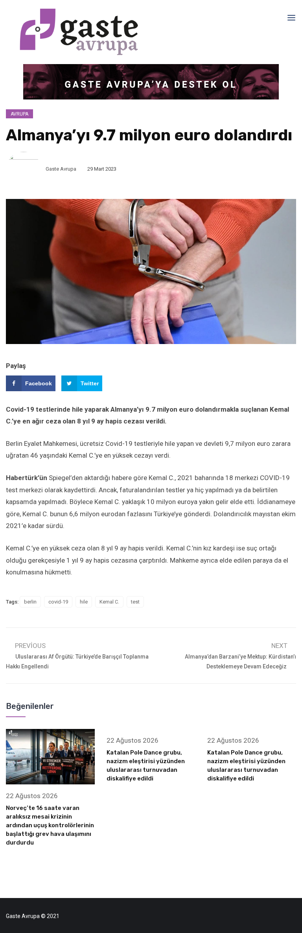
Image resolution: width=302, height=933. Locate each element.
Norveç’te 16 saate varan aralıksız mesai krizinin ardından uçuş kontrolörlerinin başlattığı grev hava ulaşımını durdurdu (50, 825)
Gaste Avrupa (61, 169)
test (135, 602)
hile (84, 602)
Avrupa (19, 114)
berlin (30, 602)
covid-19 (58, 602)
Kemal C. (109, 602)
